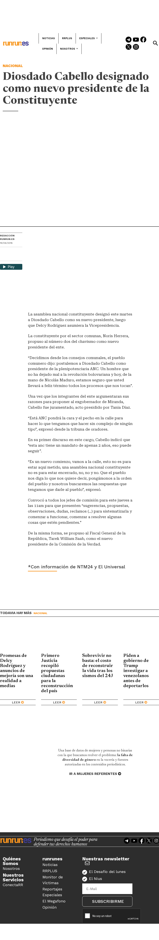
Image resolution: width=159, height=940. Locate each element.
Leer (16, 702)
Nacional (13, 65)
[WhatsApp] (10, 251)
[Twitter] (128, 47)
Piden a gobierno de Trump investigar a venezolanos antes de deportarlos (137, 670)
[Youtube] (136, 40)
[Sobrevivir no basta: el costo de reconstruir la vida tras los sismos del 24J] (100, 638)
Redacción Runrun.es (7, 237)
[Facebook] (143, 40)
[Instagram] (136, 47)
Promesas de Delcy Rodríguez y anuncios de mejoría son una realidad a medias (16, 670)
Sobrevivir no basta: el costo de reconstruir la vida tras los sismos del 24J (97, 665)
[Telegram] (128, 40)
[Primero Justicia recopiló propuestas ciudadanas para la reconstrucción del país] (59, 638)
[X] (3, 257)
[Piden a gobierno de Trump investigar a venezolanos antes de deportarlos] (141, 638)
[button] (155, 43)
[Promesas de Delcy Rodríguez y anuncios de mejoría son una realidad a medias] (18, 638)
